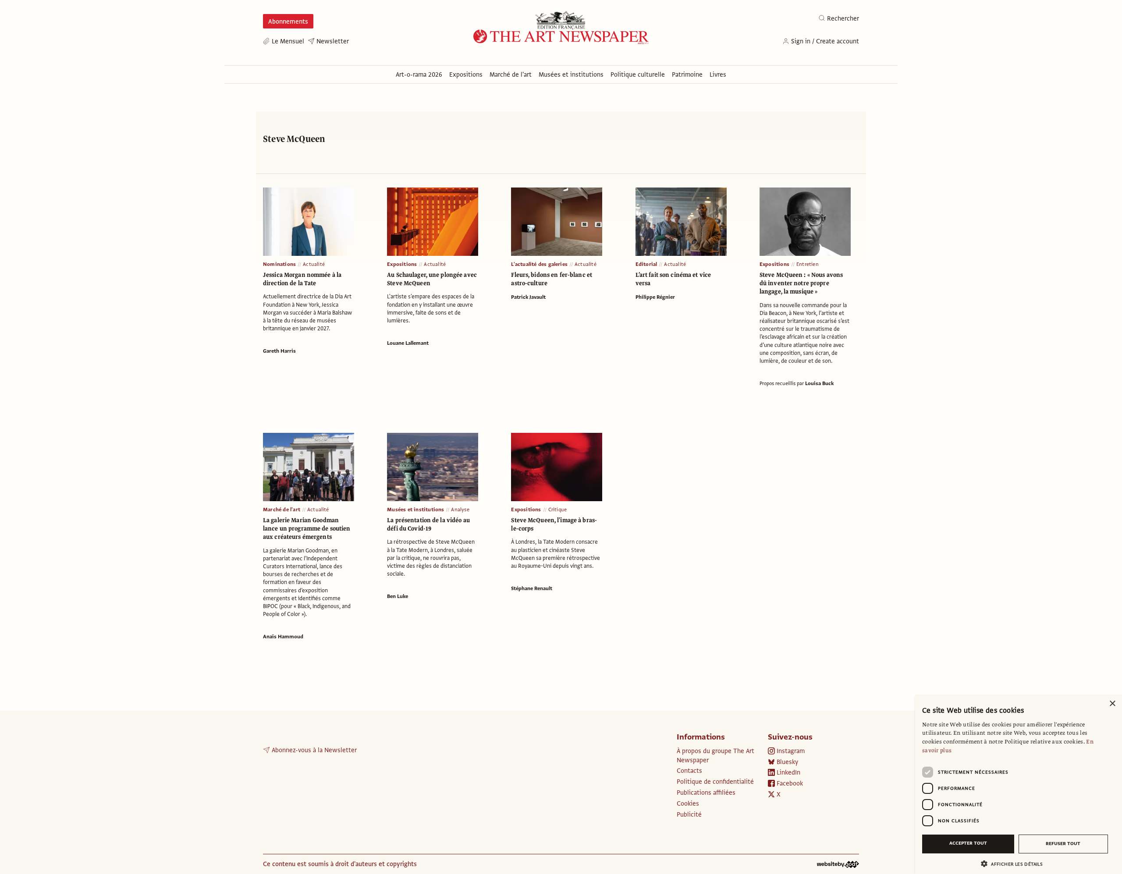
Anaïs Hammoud (283, 636)
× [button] (1112, 704)
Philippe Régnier (655, 297)
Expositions (402, 264)
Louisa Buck (819, 383)
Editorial (646, 264)
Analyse (460, 509)
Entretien (807, 264)
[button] (1015, 863)
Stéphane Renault (531, 588)
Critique (557, 509)
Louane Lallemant (408, 343)
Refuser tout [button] (1063, 843)
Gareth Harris (279, 350)
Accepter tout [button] (968, 843)
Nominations (279, 264)
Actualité (314, 264)
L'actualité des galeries (539, 264)
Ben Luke (397, 596)
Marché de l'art (281, 509)
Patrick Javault (528, 297)
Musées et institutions (415, 509)
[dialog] (1018, 784)
